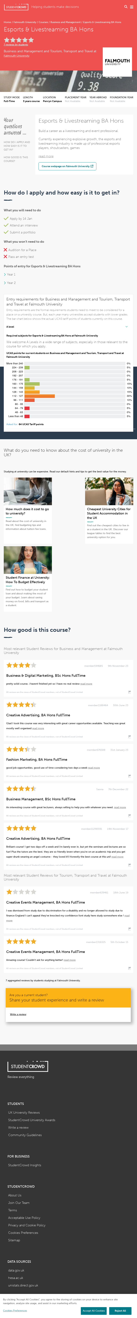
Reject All (120, 1310)
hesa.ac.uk (15, 1278)
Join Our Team (19, 1203)
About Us (14, 1195)
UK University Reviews (24, 1113)
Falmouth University (25, 22)
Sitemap (14, 1240)
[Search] (126, 7)
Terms (12, 1210)
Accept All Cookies (94, 1310)
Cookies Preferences (23, 1233)
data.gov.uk (16, 1270)
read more (46, 156)
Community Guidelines (25, 1135)
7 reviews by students (16, 44)
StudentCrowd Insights (24, 1165)
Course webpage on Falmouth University (66, 166)
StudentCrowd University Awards (31, 1120)
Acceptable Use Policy (24, 1218)
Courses (43, 22)
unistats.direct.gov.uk (23, 1285)
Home (8, 22)
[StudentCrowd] (16, 7)
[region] (68, 1306)
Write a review (18, 1014)
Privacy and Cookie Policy (26, 1225)
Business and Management (65, 22)
